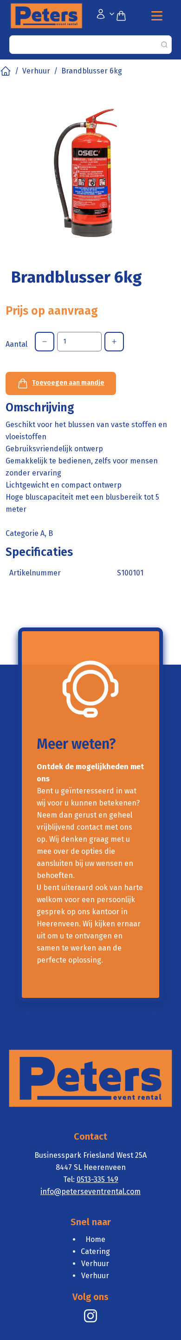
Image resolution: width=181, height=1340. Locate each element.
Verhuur (36, 70)
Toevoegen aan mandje (68, 383)
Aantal (16, 344)
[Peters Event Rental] (90, 1315)
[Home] (5, 71)
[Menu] (157, 16)
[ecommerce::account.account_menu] (105, 16)
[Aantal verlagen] (44, 341)
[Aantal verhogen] (114, 341)
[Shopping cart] (125, 16)
